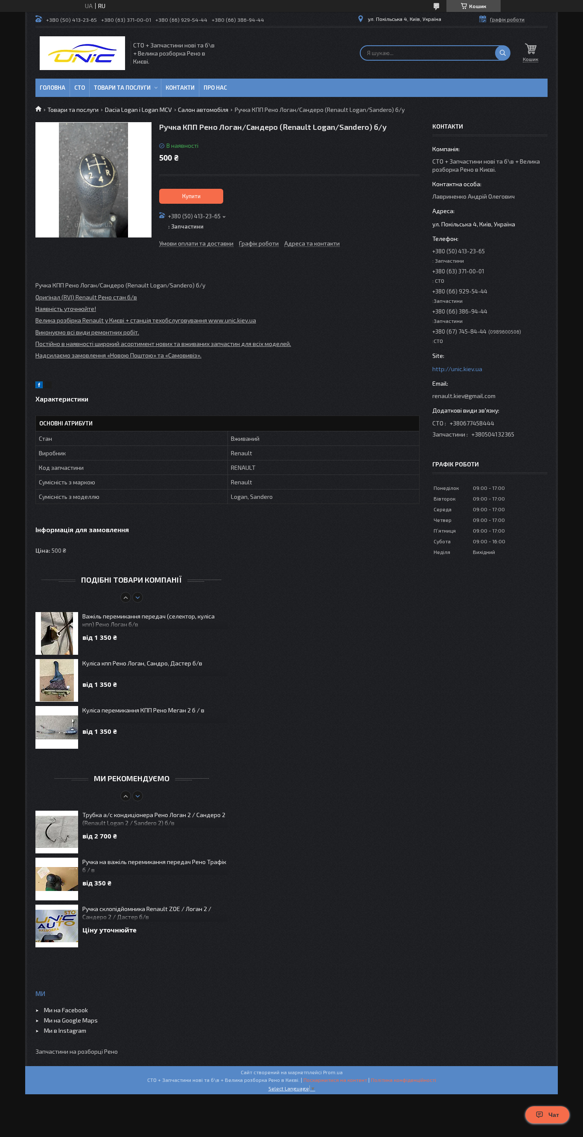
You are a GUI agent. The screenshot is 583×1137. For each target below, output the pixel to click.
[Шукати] (502, 53)
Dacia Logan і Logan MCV (138, 109)
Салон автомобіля (203, 109)
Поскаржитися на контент (335, 1080)
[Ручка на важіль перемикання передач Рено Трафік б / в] (56, 879)
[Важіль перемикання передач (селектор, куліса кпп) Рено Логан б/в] (56, 633)
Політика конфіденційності (403, 1080)
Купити (191, 196)
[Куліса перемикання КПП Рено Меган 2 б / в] (56, 727)
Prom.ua (333, 1072)
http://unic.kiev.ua (457, 368)
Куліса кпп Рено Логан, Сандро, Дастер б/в (142, 663)
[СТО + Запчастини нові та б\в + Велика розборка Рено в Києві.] (82, 53)
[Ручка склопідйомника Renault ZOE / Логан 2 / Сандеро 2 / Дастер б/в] (56, 926)
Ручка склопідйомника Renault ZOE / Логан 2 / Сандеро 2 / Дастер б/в (146, 912)
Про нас (215, 87)
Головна (52, 87)
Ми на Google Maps (71, 1020)
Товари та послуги (122, 87)
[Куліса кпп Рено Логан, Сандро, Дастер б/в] (56, 680)
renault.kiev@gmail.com (464, 395)
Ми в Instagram (65, 1030)
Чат (553, 1114)
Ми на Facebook (66, 1010)
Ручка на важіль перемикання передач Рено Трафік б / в (154, 865)
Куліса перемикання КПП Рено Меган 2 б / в (143, 710)
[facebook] (39, 386)
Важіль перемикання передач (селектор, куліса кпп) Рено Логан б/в (148, 620)
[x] (48, 386)
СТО (79, 87)
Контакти (180, 87)
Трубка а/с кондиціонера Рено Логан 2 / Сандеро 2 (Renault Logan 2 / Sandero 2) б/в (153, 818)
